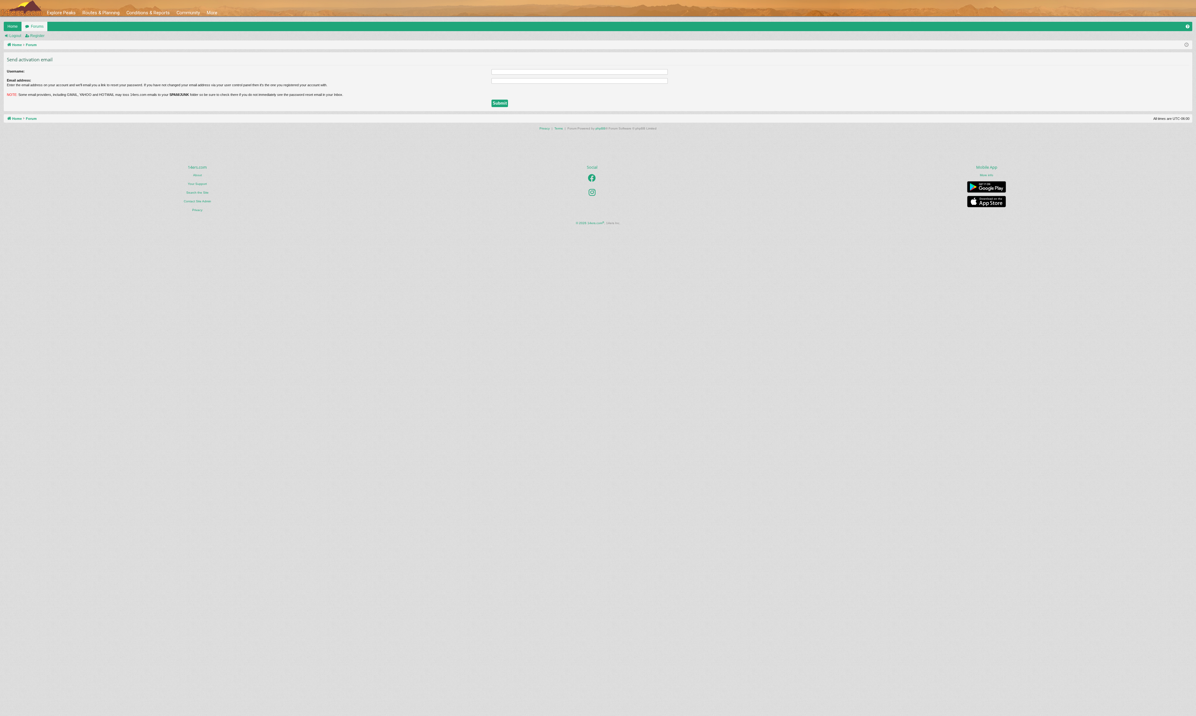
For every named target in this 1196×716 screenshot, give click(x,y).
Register (37, 36)
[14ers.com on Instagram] (592, 192)
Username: (16, 71)
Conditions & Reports (148, 13)
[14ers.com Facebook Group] (592, 178)
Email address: (19, 80)
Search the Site (197, 192)
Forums (37, 26)
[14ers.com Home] (22, 8)
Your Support (197, 184)
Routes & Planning (101, 13)
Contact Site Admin (197, 201)
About (197, 175)
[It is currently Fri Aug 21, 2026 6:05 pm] (1186, 45)
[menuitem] (1187, 26)
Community (188, 13)
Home (12, 26)
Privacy (197, 210)
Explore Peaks (61, 13)
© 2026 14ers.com (590, 223)
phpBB (600, 128)
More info (986, 175)
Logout (15, 36)
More (212, 13)
